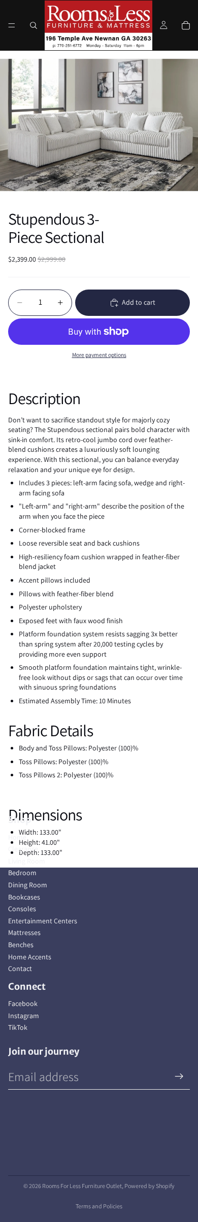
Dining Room (27, 884)
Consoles (22, 908)
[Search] (33, 25)
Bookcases (24, 897)
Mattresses (24, 932)
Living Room (26, 861)
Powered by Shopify (149, 1186)
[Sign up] (179, 1076)
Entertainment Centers (42, 920)
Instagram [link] (23, 1015)
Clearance (23, 848)
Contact (20, 968)
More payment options (99, 354)
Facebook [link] (23, 1003)
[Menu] (11, 25)
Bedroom (22, 872)
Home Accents (29, 956)
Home (17, 837)
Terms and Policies (99, 1206)
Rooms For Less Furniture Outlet (82, 1186)
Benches (21, 944)
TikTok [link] (17, 1027)
